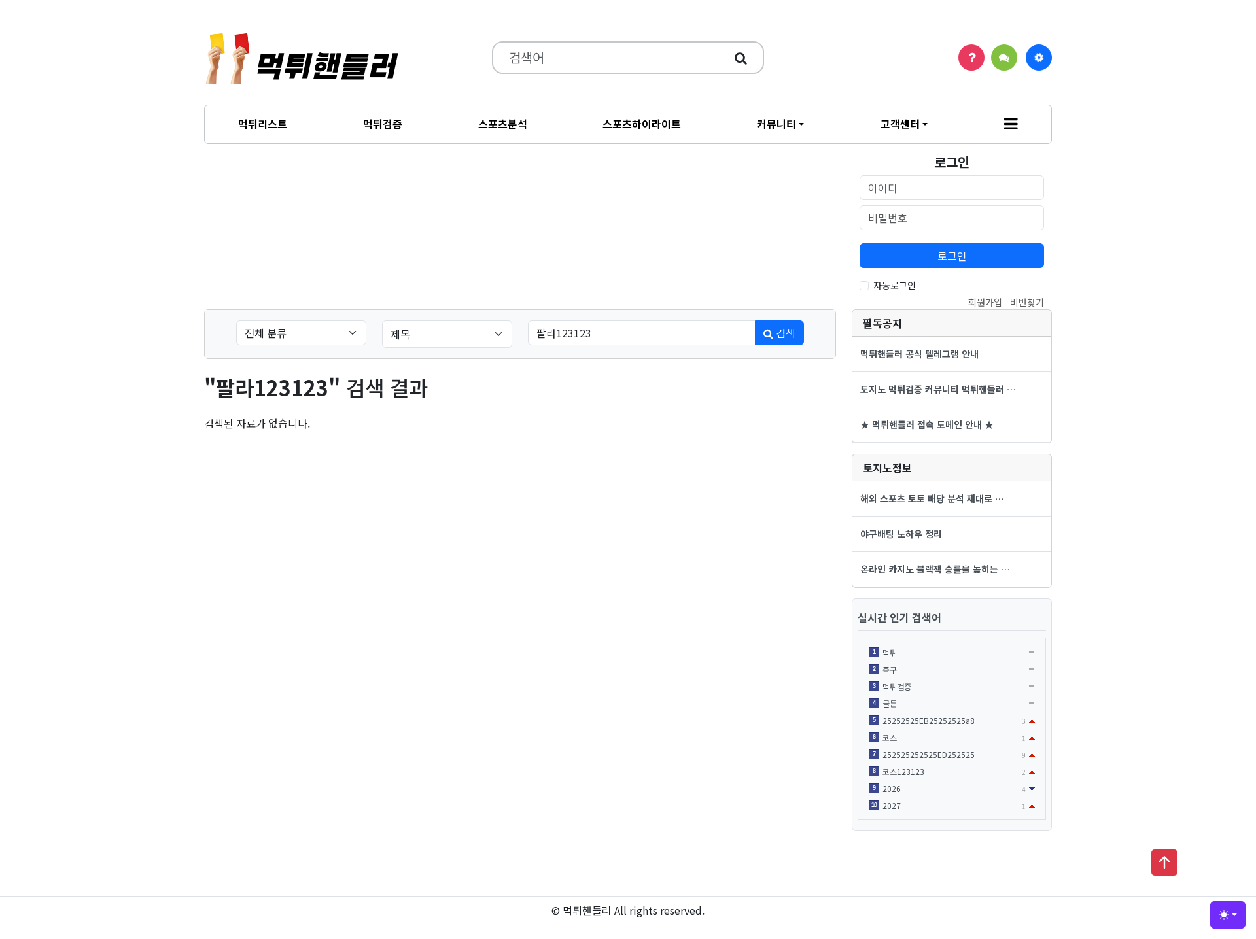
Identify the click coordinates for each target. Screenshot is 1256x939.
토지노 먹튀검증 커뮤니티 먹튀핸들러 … (938, 389)
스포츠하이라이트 (641, 123)
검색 (784, 333)
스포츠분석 (502, 123)
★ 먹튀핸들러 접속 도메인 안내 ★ (927, 424)
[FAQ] (971, 57)
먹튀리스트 (262, 123)
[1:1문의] (1004, 57)
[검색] (741, 58)
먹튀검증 (382, 123)
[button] (1011, 124)
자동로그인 (894, 285)
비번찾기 (1027, 302)
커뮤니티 (776, 123)
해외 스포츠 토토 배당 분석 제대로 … (932, 498)
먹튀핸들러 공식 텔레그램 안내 (919, 353)
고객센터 (900, 123)
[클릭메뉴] (1039, 57)
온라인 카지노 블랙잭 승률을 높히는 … (935, 568)
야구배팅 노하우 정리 (901, 533)
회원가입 (985, 302)
